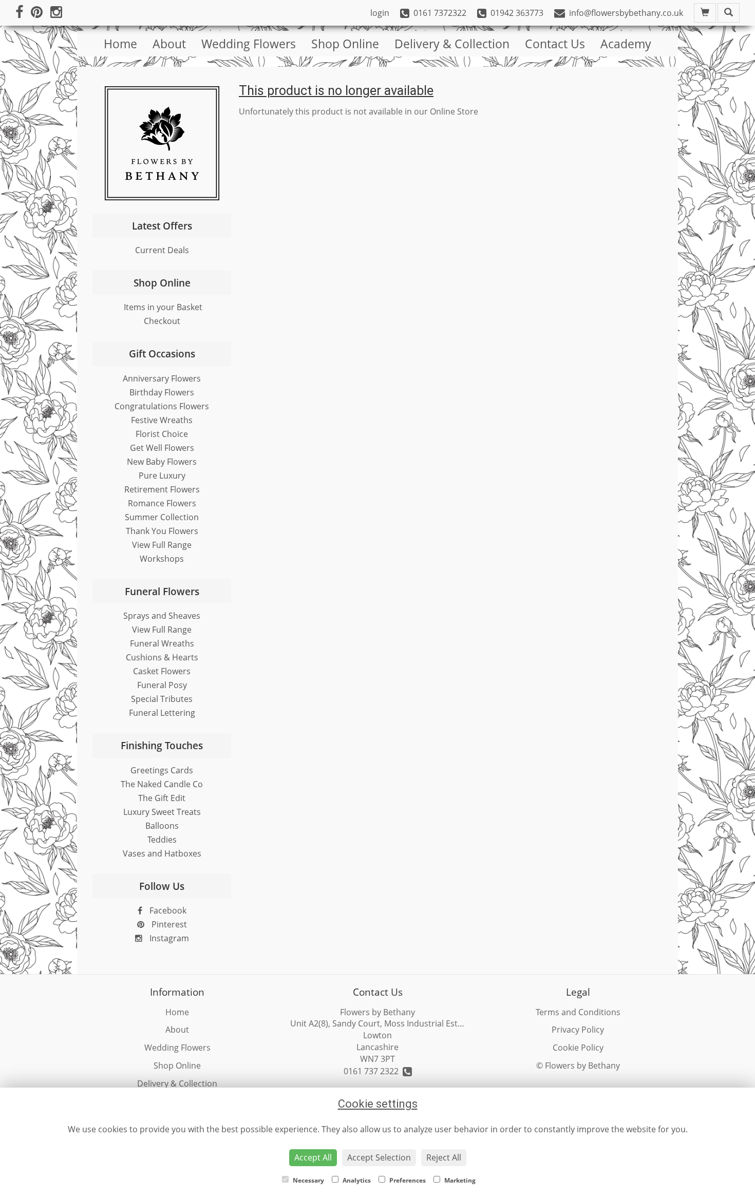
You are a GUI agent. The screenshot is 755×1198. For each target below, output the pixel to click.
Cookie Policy (578, 1047)
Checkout (162, 321)
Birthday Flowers (161, 392)
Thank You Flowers (162, 531)
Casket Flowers (162, 671)
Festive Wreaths (162, 420)
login (379, 12)
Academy (625, 43)
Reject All (443, 1157)
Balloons (162, 825)
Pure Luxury (162, 475)
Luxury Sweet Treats (162, 811)
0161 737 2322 (373, 1071)
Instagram (168, 938)
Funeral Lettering (162, 712)
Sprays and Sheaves (161, 615)
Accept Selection (379, 1157)
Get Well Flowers (162, 447)
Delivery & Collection (451, 43)
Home (120, 43)
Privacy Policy (578, 1029)
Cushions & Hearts (162, 657)
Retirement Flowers (162, 489)
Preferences (407, 1180)
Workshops (162, 558)
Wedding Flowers (248, 43)
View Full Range (162, 544)
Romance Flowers (162, 503)
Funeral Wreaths (162, 643)
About (169, 43)
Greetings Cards (161, 770)
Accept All (313, 1157)
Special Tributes (162, 699)
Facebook (166, 910)
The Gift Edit (161, 798)
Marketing (459, 1180)
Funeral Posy (162, 685)
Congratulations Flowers (162, 406)
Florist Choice (162, 434)
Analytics (356, 1180)
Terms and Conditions (578, 1012)
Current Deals (162, 250)
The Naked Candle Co (162, 784)
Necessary (307, 1180)
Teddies (162, 839)
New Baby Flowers (162, 461)
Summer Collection (162, 517)
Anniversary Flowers (162, 378)
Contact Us (555, 43)
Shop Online (345, 43)
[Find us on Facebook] (23, 13)
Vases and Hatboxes (162, 853)
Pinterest (168, 924)
